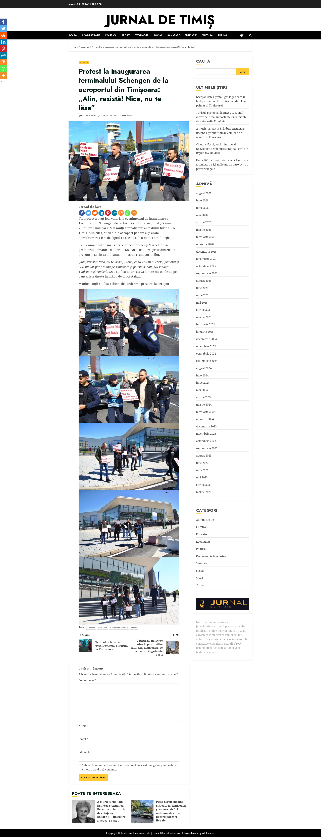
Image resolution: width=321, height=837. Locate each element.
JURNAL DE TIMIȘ (160, 20)
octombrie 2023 (206, 441)
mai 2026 (202, 215)
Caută (203, 61)
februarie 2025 (205, 324)
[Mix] (121, 213)
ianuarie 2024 (205, 419)
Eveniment (141, 35)
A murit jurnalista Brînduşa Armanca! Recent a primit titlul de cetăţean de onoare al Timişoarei (83, 811)
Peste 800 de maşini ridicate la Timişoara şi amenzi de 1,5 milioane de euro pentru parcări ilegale (142, 811)
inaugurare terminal (119, 627)
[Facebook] (82, 213)
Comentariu (87, 680)
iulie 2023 (202, 463)
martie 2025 (203, 317)
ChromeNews (190, 833)
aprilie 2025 (203, 310)
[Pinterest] (108, 213)
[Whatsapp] (127, 213)
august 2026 (203, 193)
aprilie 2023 (203, 484)
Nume (83, 726)
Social (157, 35)
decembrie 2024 (206, 339)
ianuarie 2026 (205, 244)
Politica (111, 35)
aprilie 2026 (203, 222)
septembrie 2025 (207, 273)
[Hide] (1, 82)
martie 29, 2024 (110, 116)
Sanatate (173, 35)
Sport (126, 35)
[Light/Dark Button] (243, 35)
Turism (222, 35)
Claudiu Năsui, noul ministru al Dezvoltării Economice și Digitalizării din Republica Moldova (222, 149)
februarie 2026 (205, 237)
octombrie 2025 (206, 266)
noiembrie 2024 (206, 346)
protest (134, 627)
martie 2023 (203, 492)
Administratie (91, 35)
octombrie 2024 (206, 353)
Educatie (191, 35)
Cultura (207, 35)
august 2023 (203, 455)
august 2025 (203, 281)
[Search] (250, 35)
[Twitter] (88, 213)
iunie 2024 (202, 382)
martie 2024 (203, 404)
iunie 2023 (202, 470)
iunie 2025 (202, 295)
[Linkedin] (101, 213)
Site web (84, 752)
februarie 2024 (205, 412)
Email (83, 739)
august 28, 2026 (109, 821)
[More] (134, 213)
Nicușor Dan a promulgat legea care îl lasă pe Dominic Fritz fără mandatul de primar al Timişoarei (221, 101)
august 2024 (203, 368)
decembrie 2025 (206, 251)
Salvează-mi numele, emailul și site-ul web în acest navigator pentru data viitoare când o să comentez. (129, 767)
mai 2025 (202, 302)
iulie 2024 (202, 375)
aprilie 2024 (203, 397)
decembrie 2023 (206, 426)
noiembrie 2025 (206, 259)
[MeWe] (114, 213)
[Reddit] (95, 213)
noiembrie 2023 (206, 433)
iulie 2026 (202, 200)
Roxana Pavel (88, 116)
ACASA (73, 35)
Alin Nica (102, 627)
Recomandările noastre (211, 556)
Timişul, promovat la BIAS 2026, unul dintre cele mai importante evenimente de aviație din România (221, 117)
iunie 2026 (202, 208)
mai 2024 (202, 390)
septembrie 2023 (207, 448)
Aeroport (91, 627)
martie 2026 (203, 229)
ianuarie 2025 (205, 331)
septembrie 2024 (207, 361)
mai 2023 (202, 477)
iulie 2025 (202, 288)
